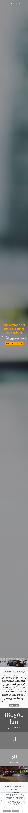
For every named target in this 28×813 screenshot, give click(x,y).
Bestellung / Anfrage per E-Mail (14, 343)
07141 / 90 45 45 (14, 705)
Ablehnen (15, 811)
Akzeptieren (7, 811)
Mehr (5, 807)
